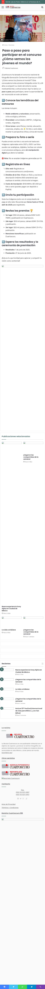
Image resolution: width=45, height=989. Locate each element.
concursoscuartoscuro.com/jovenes (19, 171)
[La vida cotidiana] (12, 622)
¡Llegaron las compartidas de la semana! (30, 457)
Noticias (11, 45)
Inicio (6, 45)
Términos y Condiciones (10, 807)
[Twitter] (21, 798)
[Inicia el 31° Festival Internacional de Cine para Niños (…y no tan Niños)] (8, 711)
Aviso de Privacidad (8, 804)
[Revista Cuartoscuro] (14, 7)
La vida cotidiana (9, 630)
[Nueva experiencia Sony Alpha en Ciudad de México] (12, 523)
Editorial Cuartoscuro (11, 68)
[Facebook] (18, 798)
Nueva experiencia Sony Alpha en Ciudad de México (11, 608)
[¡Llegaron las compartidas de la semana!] (33, 447)
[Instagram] (23, 798)
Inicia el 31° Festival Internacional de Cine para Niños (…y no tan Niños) (28, 710)
